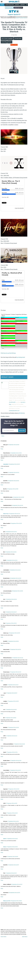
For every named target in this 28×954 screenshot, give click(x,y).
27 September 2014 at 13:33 (13, 789)
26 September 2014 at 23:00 (17, 591)
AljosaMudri (5, 464)
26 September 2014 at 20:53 (13, 480)
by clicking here (21, 357)
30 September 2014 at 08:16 (16, 900)
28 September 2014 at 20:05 (14, 892)
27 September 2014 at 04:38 (10, 709)
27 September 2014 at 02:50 (13, 701)
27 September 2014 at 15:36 (12, 846)
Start (2, 4)
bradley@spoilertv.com (14, 410)
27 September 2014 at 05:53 (10, 717)
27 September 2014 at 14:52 (13, 821)
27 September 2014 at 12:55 (15, 770)
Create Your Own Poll (19, 208)
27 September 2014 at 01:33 (15, 672)
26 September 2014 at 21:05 (17, 505)
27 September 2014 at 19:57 (13, 864)
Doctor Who (3, 41)
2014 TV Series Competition (7, 38)
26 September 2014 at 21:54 (11, 531)
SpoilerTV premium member (21, 17)
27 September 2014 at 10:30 (13, 727)
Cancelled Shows (17, 38)
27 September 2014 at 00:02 (13, 641)
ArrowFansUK (12, 402)
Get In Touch (9, 7)
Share (2, 435)
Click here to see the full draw (8, 353)
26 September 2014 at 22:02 (10, 552)
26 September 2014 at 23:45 (14, 633)
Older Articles (24, 936)
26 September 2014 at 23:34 (11, 623)
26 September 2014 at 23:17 (11, 612)
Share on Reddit (14, 44)
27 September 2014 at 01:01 (15, 649)
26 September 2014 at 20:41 (13, 472)
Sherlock (10, 41)
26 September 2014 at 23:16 (11, 599)
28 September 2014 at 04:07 (16, 884)
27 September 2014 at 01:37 (12, 684)
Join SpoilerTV (18, 7)
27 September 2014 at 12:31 (11, 752)
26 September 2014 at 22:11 (11, 560)
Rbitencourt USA (6, 900)
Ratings (23, 4)
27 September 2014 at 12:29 (19, 744)
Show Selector (9, 4)
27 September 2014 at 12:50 (15, 760)
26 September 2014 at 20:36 (13, 444)
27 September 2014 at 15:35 (12, 838)
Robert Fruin (5, 513)
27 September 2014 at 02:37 (11, 693)
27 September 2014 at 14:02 (11, 803)
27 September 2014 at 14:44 (12, 813)
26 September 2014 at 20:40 (14, 464)
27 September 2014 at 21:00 (11, 873)
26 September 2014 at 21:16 (14, 513)
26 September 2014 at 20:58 (12, 488)
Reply (2, 448)
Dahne (4, 838)
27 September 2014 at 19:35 (12, 856)
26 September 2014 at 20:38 (15, 452)
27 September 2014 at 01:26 (17, 657)
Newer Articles (3, 936)
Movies (17, 4)
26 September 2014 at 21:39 (16, 523)
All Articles (21, 413)
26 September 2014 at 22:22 (15, 578)
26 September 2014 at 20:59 (18, 497)
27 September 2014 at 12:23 (11, 735)
